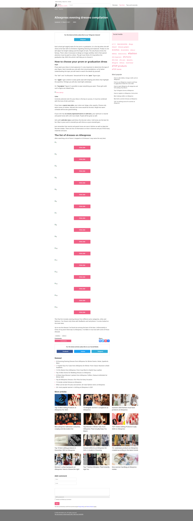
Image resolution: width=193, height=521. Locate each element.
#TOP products (119, 66)
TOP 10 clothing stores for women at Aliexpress (124, 102)
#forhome (127, 57)
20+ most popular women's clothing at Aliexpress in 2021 (74, 387)
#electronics (122, 54)
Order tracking (58, 1)
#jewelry (130, 60)
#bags (131, 44)
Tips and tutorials (132, 5)
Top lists (122, 5)
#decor (132, 50)
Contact (69, 1)
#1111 (114, 44)
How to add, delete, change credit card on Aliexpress (126, 78)
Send (57, 503)
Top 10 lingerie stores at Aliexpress (124, 90)
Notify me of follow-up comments (63, 499)
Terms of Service (90, 506)
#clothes (58, 336)
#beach (114, 47)
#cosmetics (125, 50)
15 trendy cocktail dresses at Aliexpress (68, 382)
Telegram (83, 39)
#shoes (121, 63)
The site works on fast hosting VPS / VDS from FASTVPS (69, 514)
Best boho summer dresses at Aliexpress (125, 99)
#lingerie (115, 63)
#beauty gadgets (123, 47)
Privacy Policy (81, 506)
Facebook (65, 351)
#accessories (122, 44)
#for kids (115, 60)
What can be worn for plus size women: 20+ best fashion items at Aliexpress (80, 385)
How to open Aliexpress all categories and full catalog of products (126, 86)
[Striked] (61, 487)
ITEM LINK (82, 147)
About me (64, 1)
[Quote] (63, 487)
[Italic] (57, 487)
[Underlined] (59, 487)
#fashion (132, 53)
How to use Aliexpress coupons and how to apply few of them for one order (125, 82)
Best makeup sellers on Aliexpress (123, 96)
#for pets (122, 60)
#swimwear (129, 63)
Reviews (115, 5)
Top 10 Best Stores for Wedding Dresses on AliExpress (73, 373)
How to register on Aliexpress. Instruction (126, 93)
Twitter (82, 351)
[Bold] (55, 487)
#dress (64, 336)
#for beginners (116, 57)
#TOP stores (116, 69)
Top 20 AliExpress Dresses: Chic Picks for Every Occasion (74, 379)
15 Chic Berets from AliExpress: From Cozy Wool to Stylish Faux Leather (79, 370)
